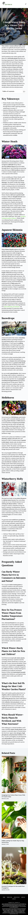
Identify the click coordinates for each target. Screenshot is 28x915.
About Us (23, 897)
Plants (18, 31)
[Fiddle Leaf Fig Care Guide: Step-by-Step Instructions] (14, 820)
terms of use (16, 913)
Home (4, 897)
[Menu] (25, 4)
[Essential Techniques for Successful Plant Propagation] (14, 865)
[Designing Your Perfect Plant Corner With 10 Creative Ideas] (14, 774)
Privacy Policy (17, 897)
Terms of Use (9, 897)
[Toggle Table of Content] (23, 91)
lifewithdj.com (17, 902)
